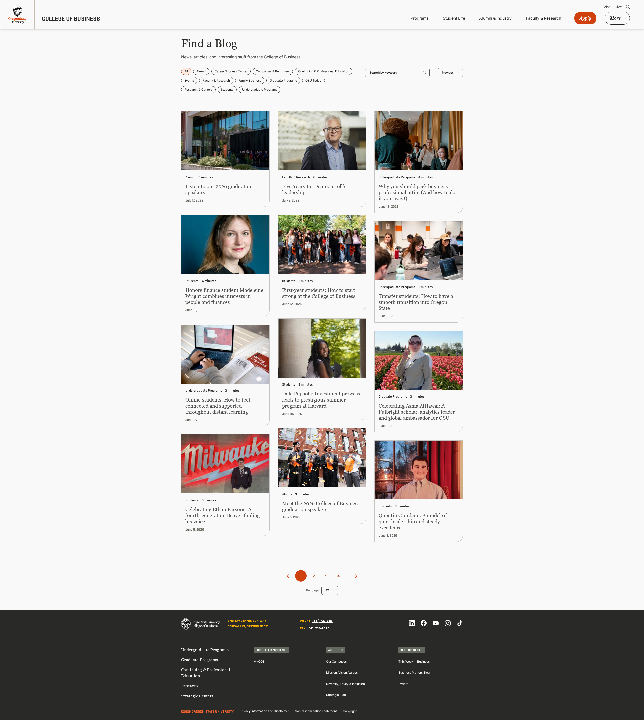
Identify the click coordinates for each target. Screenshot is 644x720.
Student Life (454, 18)
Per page (312, 590)
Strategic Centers (197, 696)
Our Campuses (336, 661)
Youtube (436, 623)
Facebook (424, 623)
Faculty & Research (543, 18)
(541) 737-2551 (322, 620)
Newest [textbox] (447, 72)
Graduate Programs (283, 80)
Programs (420, 18)
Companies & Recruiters (273, 71)
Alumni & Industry (495, 18)
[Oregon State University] (17, 14)
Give (618, 7)
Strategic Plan (336, 695)
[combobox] (450, 72)
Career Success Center (231, 71)
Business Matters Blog (414, 672)
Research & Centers (198, 89)
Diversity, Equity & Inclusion (345, 684)
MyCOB (259, 661)
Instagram (448, 623)
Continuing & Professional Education (323, 71)
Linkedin (412, 623)
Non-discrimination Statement (316, 711)
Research (189, 686)
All (186, 71)
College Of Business (71, 18)
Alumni (201, 71)
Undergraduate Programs (259, 89)
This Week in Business (414, 661)
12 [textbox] (327, 590)
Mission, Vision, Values (342, 672)
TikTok (460, 623)
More (615, 18)
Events (189, 80)
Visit (607, 7)
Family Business (249, 80)
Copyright (350, 711)
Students (227, 89)
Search (628, 7)
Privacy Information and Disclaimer (264, 711)
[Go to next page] (356, 576)
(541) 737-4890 (318, 627)
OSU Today (313, 80)
